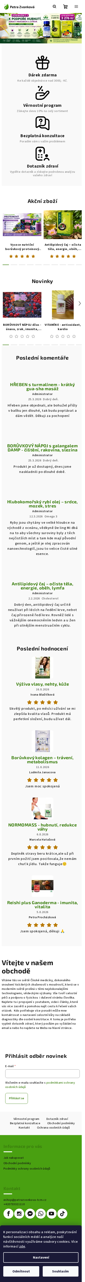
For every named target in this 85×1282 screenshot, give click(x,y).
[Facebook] (8, 1214)
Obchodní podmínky (61, 1123)
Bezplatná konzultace (25, 1123)
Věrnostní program (26, 1119)
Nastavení (41, 1257)
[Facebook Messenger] (30, 1214)
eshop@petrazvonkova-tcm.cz (24, 1200)
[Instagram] (19, 1214)
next (79, 223)
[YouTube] (52, 1214)
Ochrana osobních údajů (53, 1128)
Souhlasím (60, 1271)
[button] (4, 28)
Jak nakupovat (13, 1158)
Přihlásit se (16, 1098)
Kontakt (24, 1128)
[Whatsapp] (41, 1214)
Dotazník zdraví (57, 1119)
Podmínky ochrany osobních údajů (26, 1169)
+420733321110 (14, 1204)
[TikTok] (62, 1214)
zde (22, 1246)
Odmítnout (21, 1271)
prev (5, 223)
